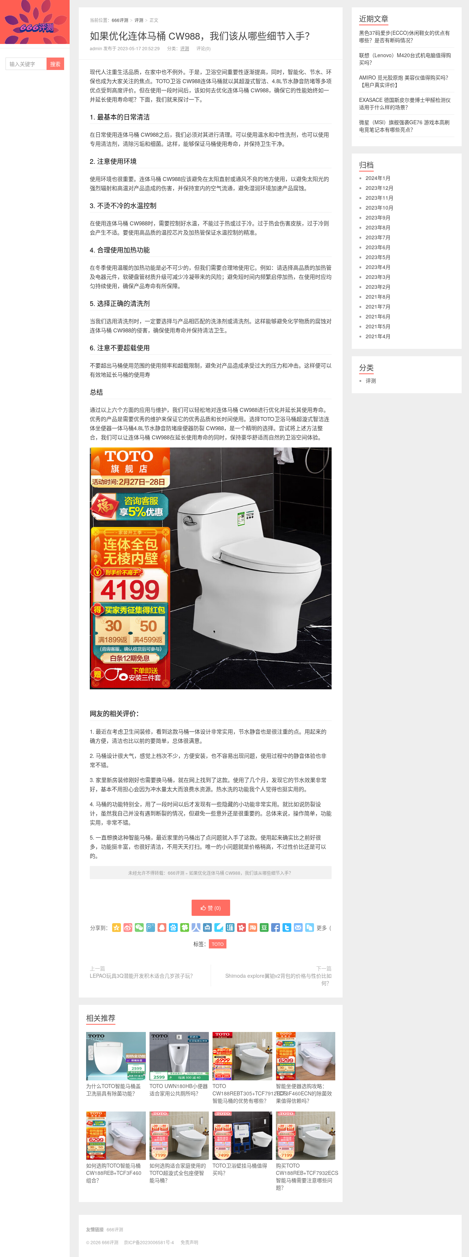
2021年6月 (378, 316)
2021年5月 (378, 326)
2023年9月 (378, 217)
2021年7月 (378, 306)
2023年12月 (380, 187)
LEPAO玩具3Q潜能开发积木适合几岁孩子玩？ (142, 975)
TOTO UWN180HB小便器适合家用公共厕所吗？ (178, 1089)
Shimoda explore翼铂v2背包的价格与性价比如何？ (278, 979)
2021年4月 (378, 336)
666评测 (35, 22)
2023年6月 (378, 247)
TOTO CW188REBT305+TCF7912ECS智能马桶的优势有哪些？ (242, 1093)
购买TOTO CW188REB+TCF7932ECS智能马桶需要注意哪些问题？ (306, 1176)
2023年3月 (378, 276)
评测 (138, 20)
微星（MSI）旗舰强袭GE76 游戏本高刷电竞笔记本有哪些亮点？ (404, 125)
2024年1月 (378, 177)
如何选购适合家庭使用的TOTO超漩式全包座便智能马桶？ (177, 1173)
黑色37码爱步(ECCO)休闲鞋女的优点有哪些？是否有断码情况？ (404, 36)
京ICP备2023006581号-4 (149, 1242)
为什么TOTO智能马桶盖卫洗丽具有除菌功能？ (113, 1089)
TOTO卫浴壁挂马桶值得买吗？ (240, 1169)
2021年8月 (378, 296)
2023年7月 (378, 237)
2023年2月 (378, 286)
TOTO (218, 944)
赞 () (214, 907)
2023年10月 (380, 207)
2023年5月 (378, 257)
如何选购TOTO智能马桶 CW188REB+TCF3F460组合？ (113, 1173)
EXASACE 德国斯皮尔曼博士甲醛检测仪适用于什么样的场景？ (405, 103)
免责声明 (189, 1242)
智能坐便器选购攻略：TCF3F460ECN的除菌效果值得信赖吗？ (304, 1093)
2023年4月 (378, 266)
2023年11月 (380, 197)
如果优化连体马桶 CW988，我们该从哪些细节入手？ (202, 35)
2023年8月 (378, 227)
